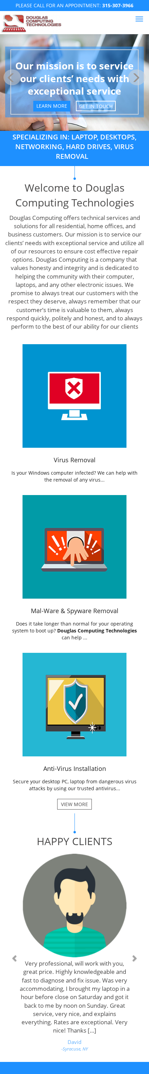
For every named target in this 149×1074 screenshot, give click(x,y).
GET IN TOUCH (96, 106)
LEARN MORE (51, 106)
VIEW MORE (74, 804)
